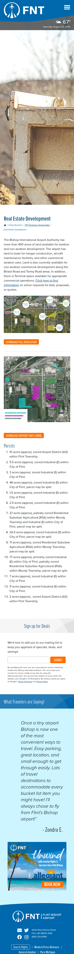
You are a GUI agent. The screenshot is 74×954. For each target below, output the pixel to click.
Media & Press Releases (46, 947)
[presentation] (37, 889)
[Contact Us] (19, 930)
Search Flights (20, 947)
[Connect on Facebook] (19, 937)
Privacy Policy (42, 681)
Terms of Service (25, 681)
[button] (67, 7)
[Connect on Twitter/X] (26, 930)
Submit (58, 659)
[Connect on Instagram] (26, 937)
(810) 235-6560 (39, 936)
